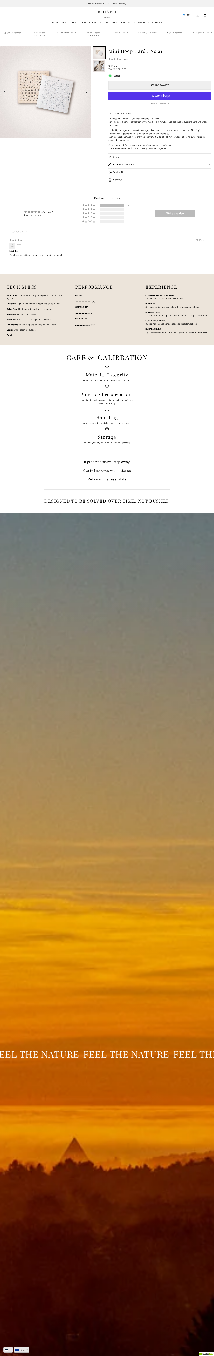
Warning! (117, 179)
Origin (116, 157)
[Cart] (205, 15)
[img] (15, 240)
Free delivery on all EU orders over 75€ (107, 3)
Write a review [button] (175, 213)
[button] (115, 59)
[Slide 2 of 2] (99, 66)
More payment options (160, 103)
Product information (123, 164)
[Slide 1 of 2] (99, 53)
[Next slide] (87, 92)
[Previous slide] (3, 92)
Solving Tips (119, 172)
